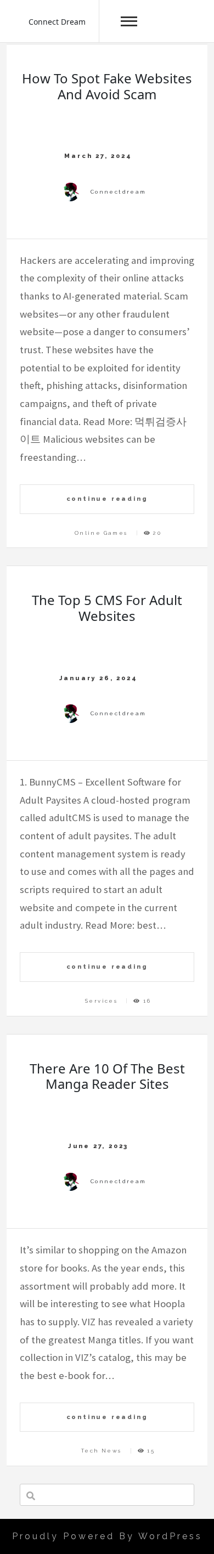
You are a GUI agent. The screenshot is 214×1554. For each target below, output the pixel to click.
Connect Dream (57, 21)
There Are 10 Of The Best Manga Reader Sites (107, 1076)
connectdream (119, 192)
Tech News (101, 1451)
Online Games (101, 533)
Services (101, 1001)
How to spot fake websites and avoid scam (107, 86)
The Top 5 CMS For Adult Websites (107, 608)
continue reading (107, 498)
